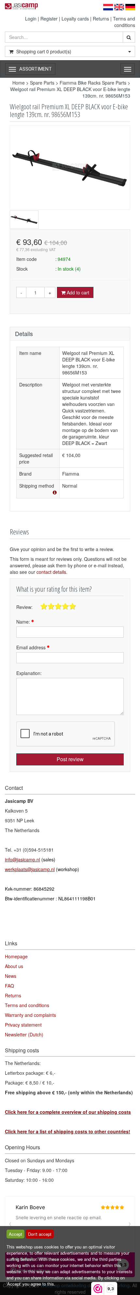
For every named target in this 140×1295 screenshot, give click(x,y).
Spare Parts (42, 82)
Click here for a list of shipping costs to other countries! (67, 1131)
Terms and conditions (124, 21)
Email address (31, 647)
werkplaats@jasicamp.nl (30, 869)
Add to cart (77, 292)
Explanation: (29, 673)
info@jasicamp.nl (22, 859)
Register (49, 18)
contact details (51, 572)
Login (30, 18)
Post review (70, 759)
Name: (23, 621)
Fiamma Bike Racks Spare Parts (93, 82)
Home (18, 82)
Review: (24, 607)
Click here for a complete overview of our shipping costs (68, 1112)
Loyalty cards (75, 18)
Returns (101, 18)
